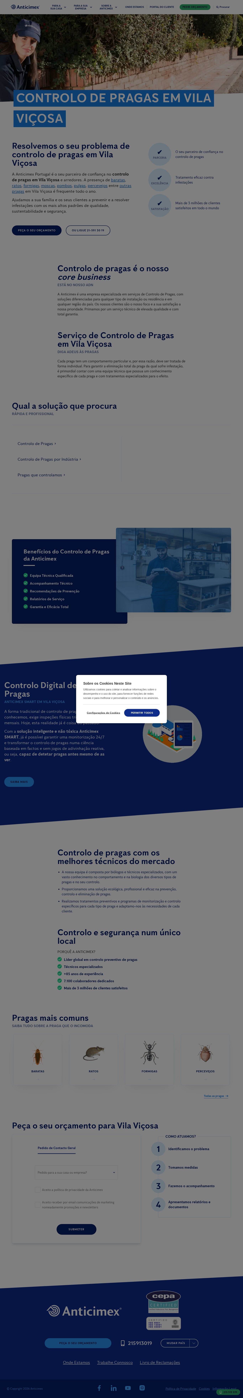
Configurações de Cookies (103, 712)
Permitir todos (142, 712)
